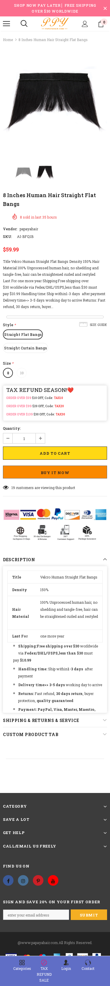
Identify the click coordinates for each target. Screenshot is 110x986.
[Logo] (55, 23)
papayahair (29, 228)
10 (22, 373)
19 (13, 487)
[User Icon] (85, 24)
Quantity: (12, 428)
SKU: (7, 236)
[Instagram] (23, 880)
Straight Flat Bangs (23, 334)
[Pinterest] (38, 880)
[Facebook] (8, 880)
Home (8, 39)
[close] (105, 8)
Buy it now (55, 472)
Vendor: (10, 228)
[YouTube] (53, 880)
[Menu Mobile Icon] (6, 23)
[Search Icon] (24, 23)
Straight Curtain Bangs (25, 348)
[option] (55, 100)
